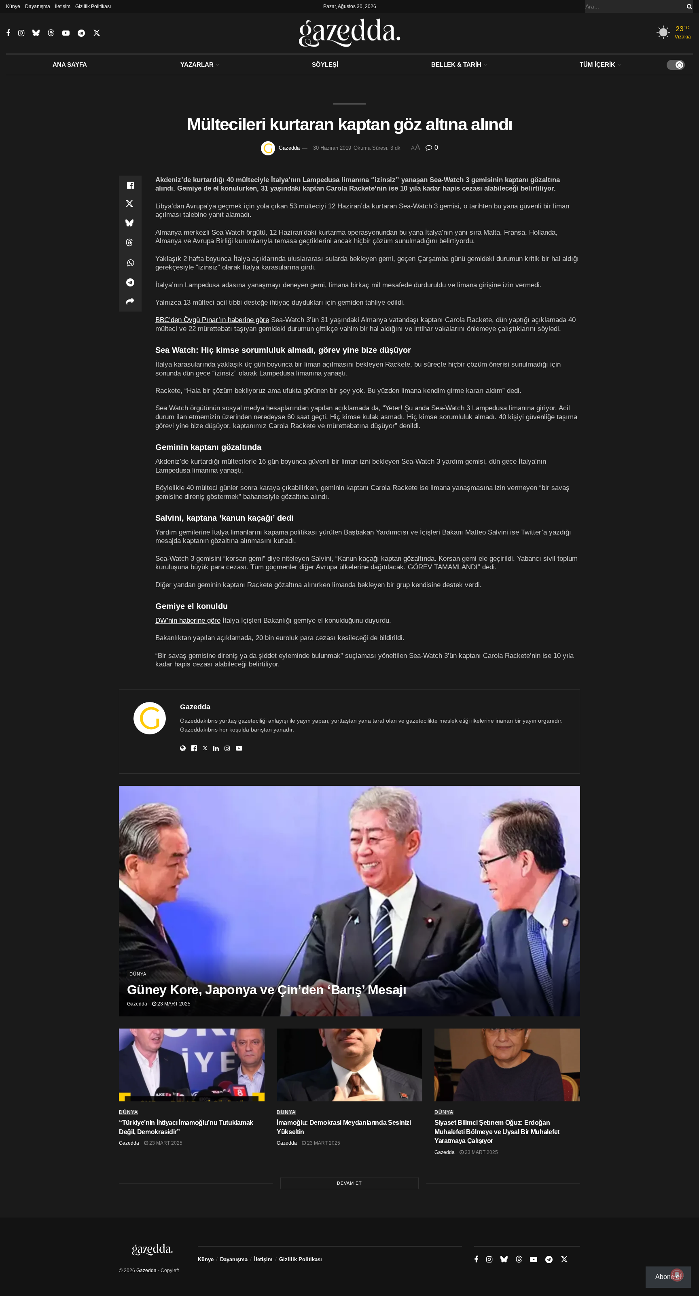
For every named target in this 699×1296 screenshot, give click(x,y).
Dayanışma (37, 6)
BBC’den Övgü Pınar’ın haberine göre (212, 320)
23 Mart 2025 (173, 1004)
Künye (13, 6)
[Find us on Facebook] (8, 33)
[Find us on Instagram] (21, 33)
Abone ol (668, 1276)
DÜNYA (137, 973)
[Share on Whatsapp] (130, 263)
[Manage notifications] (677, 1274)
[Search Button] (688, 6)
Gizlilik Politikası (93, 6)
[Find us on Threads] (51, 33)
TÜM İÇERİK (597, 64)
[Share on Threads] (130, 243)
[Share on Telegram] (130, 282)
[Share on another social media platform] (130, 302)
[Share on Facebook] (130, 185)
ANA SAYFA (70, 64)
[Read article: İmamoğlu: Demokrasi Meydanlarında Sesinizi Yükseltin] (349, 1065)
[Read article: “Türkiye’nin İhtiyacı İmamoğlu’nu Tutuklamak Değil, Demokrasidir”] (192, 1065)
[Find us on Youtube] (66, 33)
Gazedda (289, 148)
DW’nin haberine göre (187, 620)
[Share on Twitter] (130, 204)
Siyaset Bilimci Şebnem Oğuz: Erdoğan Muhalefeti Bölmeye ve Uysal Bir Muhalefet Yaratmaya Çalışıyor (496, 1131)
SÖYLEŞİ (325, 64)
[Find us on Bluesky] (36, 33)
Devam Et (349, 1183)
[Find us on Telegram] (81, 33)
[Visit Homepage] (349, 33)
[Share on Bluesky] (130, 224)
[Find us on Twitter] (96, 33)
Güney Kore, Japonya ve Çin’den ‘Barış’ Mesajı (266, 989)
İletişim (62, 6)
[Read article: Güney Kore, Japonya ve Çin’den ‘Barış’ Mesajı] (349, 901)
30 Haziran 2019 (332, 148)
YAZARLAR (197, 64)
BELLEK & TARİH (456, 64)
